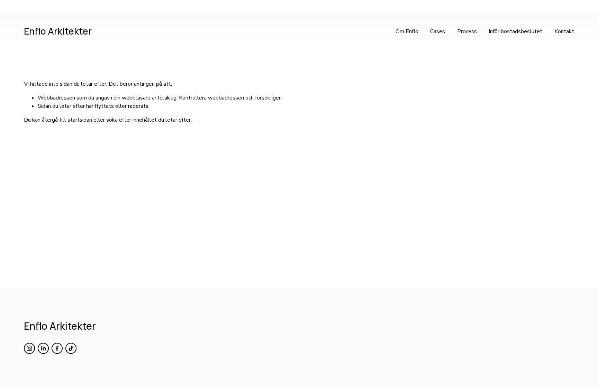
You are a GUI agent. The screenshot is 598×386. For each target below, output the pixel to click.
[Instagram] (29, 348)
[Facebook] (57, 348)
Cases (437, 31)
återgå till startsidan (67, 120)
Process (467, 31)
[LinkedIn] (43, 348)
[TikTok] (70, 348)
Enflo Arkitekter (58, 31)
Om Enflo (407, 31)
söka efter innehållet (131, 120)
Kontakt (564, 31)
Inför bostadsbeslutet (515, 31)
